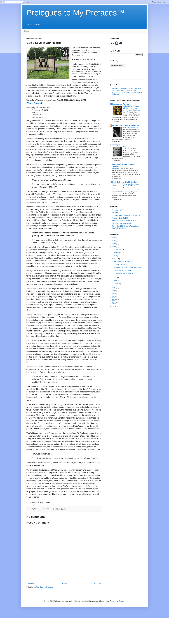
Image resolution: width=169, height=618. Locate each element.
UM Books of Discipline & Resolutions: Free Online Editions (125, 227)
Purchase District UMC (120, 218)
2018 (114, 297)
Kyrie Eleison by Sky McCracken (124, 182)
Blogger (122, 601)
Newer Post (31, 583)
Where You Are (117, 168)
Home (26, 31)
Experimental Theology (121, 104)
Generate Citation (117, 65)
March (116, 284)
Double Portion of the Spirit (123, 261)
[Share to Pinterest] (64, 509)
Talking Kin (116, 145)
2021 (114, 288)
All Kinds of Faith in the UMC (124, 274)
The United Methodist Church (122, 223)
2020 (114, 291)
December (118, 250)
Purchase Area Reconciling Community (126, 215)
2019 (114, 294)
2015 (114, 306)
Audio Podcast (34, 103)
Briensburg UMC (118, 210)
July (115, 256)
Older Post (97, 583)
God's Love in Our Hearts (123, 271)
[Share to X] (59, 509)
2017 (114, 300)
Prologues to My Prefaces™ (75, 12)
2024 (114, 241)
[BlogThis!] (57, 509)
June (116, 259)
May (115, 278)
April (116, 281)
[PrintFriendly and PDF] (116, 45)
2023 (114, 244)
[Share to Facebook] (62, 509)
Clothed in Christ (120, 265)
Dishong (126, 147)
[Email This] (54, 509)
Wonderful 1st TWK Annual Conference (128, 268)
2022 (114, 247)
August (116, 253)
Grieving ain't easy (129, 127)
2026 (114, 238)
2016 (114, 303)
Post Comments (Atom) (44, 587)
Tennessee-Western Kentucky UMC (124, 221)
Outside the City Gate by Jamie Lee (125, 125)
